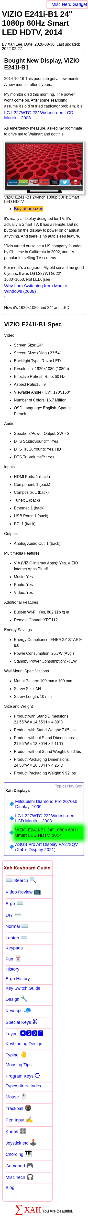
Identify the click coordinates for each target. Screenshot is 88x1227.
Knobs (16, 1131)
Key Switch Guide (23, 988)
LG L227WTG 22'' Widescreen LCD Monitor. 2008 (38, 115)
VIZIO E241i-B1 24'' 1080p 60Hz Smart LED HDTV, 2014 (46, 832)
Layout (25, 1033)
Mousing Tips (19, 1064)
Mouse (16, 1096)
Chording (19, 1153)
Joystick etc (21, 1142)
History (12, 969)
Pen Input (19, 1119)
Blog (10, 1187)
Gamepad (19, 1165)
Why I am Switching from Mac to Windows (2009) (35, 288)
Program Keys (23, 1075)
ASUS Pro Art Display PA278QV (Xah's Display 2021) (46, 847)
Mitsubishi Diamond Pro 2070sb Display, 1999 (46, 804)
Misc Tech (20, 1177)
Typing (16, 1054)
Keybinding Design (24, 1043)
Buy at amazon (28, 208)
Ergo (14, 903)
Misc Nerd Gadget (69, 4)
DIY (14, 914)
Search (21, 880)
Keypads (14, 948)
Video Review (23, 891)
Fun (14, 958)
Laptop (17, 937)
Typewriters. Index (23, 1085)
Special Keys (22, 1021)
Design (17, 998)
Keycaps (18, 1010)
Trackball (19, 1108)
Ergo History (18, 978)
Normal (17, 925)
